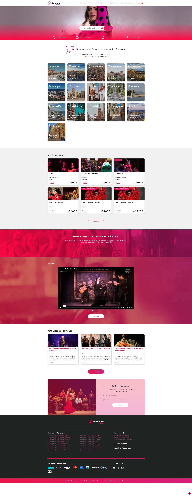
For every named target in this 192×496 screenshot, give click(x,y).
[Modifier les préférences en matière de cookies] (189, 493)
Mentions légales (70, 481)
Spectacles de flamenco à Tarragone (91, 448)
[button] (143, 3)
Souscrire (120, 405)
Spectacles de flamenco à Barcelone (59, 437)
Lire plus (51, 362)
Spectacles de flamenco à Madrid (90, 435)
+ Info (96, 249)
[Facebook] (118, 468)
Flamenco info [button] (100, 3)
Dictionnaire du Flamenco (121, 435)
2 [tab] (95, 310)
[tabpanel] (96, 288)
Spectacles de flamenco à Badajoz (58, 448)
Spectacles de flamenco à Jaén (57, 450)
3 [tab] (97, 310)
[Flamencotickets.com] (54, 3)
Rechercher (108, 28)
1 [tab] (92, 310)
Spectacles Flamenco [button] (86, 3)
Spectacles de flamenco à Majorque (91, 446)
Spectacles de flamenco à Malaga (90, 439)
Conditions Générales (83, 481)
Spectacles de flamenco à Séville (58, 435)
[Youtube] (122, 468)
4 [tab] (99, 310)
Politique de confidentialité (99, 481)
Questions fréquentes (126, 3)
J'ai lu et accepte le (116, 399)
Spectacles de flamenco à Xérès (89, 441)
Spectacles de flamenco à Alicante (58, 443)
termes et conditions (121, 399)
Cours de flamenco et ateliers (122, 439)
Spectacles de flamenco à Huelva (90, 443)
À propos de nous (113, 3)
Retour (124, 481)
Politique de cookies (114, 481)
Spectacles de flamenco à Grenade (90, 437)
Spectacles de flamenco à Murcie (90, 450)
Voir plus (96, 221)
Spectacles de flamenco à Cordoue (59, 439)
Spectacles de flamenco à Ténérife (58, 446)
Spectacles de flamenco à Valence (58, 441)
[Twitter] (114, 468)
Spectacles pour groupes (121, 437)
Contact (137, 3)
